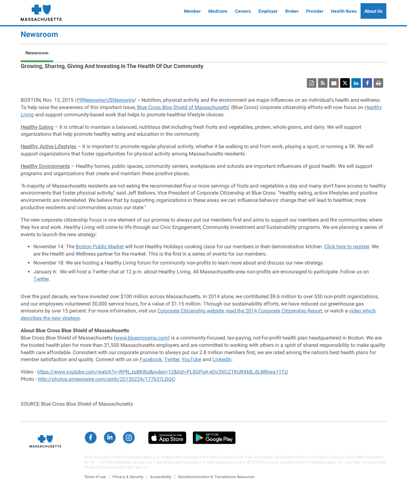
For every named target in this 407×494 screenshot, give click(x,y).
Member (192, 11)
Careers (243, 11)
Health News (344, 11)
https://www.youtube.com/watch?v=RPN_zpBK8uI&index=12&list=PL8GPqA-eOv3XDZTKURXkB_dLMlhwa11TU (162, 372)
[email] (334, 83)
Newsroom (39, 34)
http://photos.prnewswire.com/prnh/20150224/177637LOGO (106, 379)
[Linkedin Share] (356, 83)
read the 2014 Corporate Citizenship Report (274, 311)
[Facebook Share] (367, 83)
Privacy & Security (128, 477)
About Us (373, 11)
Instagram (128, 437)
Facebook (151, 359)
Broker (292, 11)
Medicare (217, 11)
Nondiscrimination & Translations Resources (216, 477)
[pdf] (311, 83)
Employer (268, 11)
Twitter (41, 279)
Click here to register (346, 247)
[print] (378, 83)
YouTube (191, 359)
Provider (314, 11)
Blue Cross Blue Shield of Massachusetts (183, 107)
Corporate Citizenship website (190, 311)
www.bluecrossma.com (141, 338)
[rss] (323, 83)
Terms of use (95, 477)
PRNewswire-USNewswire (105, 100)
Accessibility (160, 477)
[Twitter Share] (345, 83)
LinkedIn (221, 359)
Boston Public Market (100, 247)
